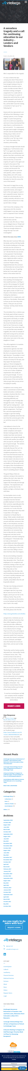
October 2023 (7, 822)
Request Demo (8, 993)
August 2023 (7, 825)
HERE (19, 237)
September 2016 (8, 878)
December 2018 (8, 843)
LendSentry (7, 972)
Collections (8, 799)
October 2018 (7, 848)
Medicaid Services (9, 978)
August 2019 (7, 836)
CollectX (6, 969)
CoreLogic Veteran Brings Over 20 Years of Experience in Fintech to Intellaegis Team (13, 768)
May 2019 (6, 841)
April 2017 (6, 864)
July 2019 (6, 839)
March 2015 (7, 899)
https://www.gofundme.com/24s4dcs (14, 614)
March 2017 (7, 866)
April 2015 (6, 897)
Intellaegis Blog (8, 796)
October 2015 (7, 892)
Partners (6, 981)
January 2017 (7, 871)
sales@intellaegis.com (12, 949)
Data (6, 801)
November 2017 (8, 859)
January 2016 (7, 890)
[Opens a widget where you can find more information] (22, 1068)
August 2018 (7, 850)
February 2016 (7, 887)
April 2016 (6, 885)
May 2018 (6, 855)
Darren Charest (10, 718)
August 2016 (7, 880)
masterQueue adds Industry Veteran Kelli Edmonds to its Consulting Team (14, 781)
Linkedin (5, 954)
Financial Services (9, 975)
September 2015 (8, 894)
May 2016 (6, 883)
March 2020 (7, 829)
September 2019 (8, 834)
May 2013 (6, 904)
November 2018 (8, 845)
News (5, 987)
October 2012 (7, 906)
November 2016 (8, 873)
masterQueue (8, 806)
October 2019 (7, 832)
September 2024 (8, 820)
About (5, 984)
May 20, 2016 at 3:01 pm (10, 719)
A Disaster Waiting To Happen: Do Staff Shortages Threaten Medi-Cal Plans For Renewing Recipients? (13, 774)
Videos (5, 990)
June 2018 (6, 852)
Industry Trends (9, 803)
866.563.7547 (9, 946)
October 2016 (7, 876)
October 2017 (7, 862)
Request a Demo (14, 927)
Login (5, 996)
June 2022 (6, 827)
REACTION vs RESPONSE (10, 785)
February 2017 (7, 869)
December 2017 (8, 857)
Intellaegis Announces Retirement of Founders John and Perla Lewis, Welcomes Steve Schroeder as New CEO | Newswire (14, 761)
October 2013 (7, 901)
